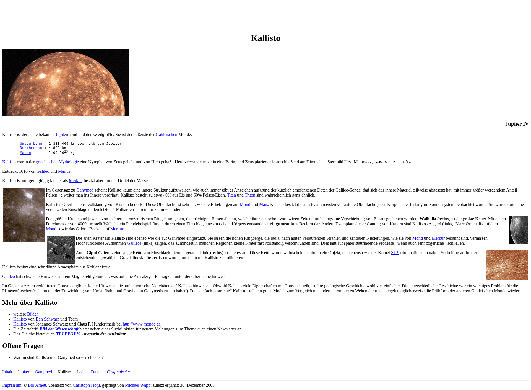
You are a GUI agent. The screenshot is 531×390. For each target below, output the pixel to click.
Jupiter (61, 134)
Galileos (134, 243)
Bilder (32, 314)
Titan (231, 195)
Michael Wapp (137, 385)
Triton (250, 195)
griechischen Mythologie (57, 161)
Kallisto (9, 161)
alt (193, 204)
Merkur (75, 180)
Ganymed (84, 190)
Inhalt (7, 372)
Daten (96, 372)
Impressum (11, 385)
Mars (263, 204)
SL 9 (395, 252)
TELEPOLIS (68, 334)
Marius (64, 171)
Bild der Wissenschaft (59, 329)
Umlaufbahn (31, 143)
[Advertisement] (103, 14)
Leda (81, 372)
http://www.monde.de (142, 324)
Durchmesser (32, 148)
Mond (245, 204)
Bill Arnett (37, 385)
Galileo (43, 171)
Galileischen (166, 134)
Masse (25, 153)
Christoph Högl (86, 385)
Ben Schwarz (47, 319)
